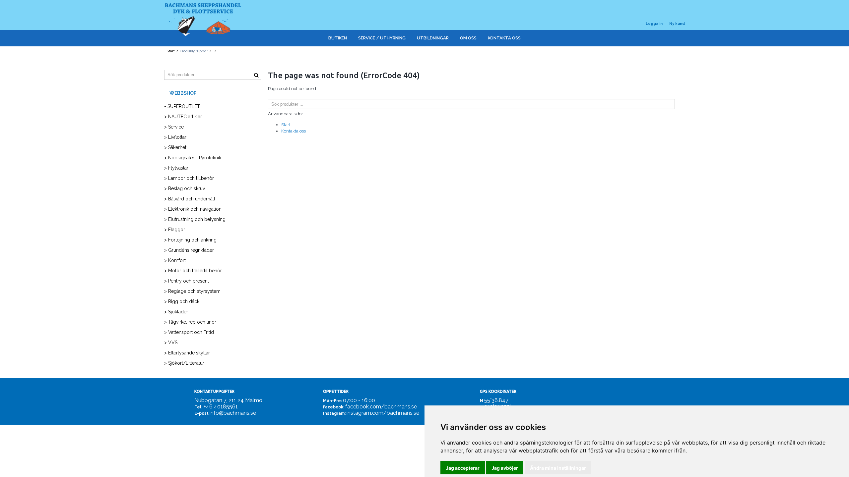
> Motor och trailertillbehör (193, 270)
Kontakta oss (293, 131)
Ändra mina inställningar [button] (558, 468)
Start (170, 51)
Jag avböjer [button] (504, 468)
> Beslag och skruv (184, 188)
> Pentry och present (186, 281)
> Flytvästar (176, 168)
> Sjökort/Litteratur (184, 363)
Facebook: (333, 407)
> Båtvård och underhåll (189, 198)
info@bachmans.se (233, 413)
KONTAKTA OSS (504, 37)
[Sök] (680, 104)
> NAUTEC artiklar (183, 116)
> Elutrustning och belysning (195, 219)
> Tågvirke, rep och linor (190, 322)
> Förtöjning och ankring (190, 239)
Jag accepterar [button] (463, 468)
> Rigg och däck (181, 301)
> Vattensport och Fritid (189, 332)
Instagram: (334, 413)
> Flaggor (174, 229)
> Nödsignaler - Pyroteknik (192, 157)
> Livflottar (175, 137)
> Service (174, 127)
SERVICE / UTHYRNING (382, 37)
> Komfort (175, 260)
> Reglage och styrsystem (192, 291)
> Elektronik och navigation (193, 209)
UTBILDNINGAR (433, 37)
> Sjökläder (176, 311)
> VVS (170, 342)
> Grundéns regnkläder (189, 250)
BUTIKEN (337, 37)
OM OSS (468, 37)
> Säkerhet (175, 147)
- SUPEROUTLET (182, 106)
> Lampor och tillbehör (189, 178)
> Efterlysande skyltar (187, 352)
